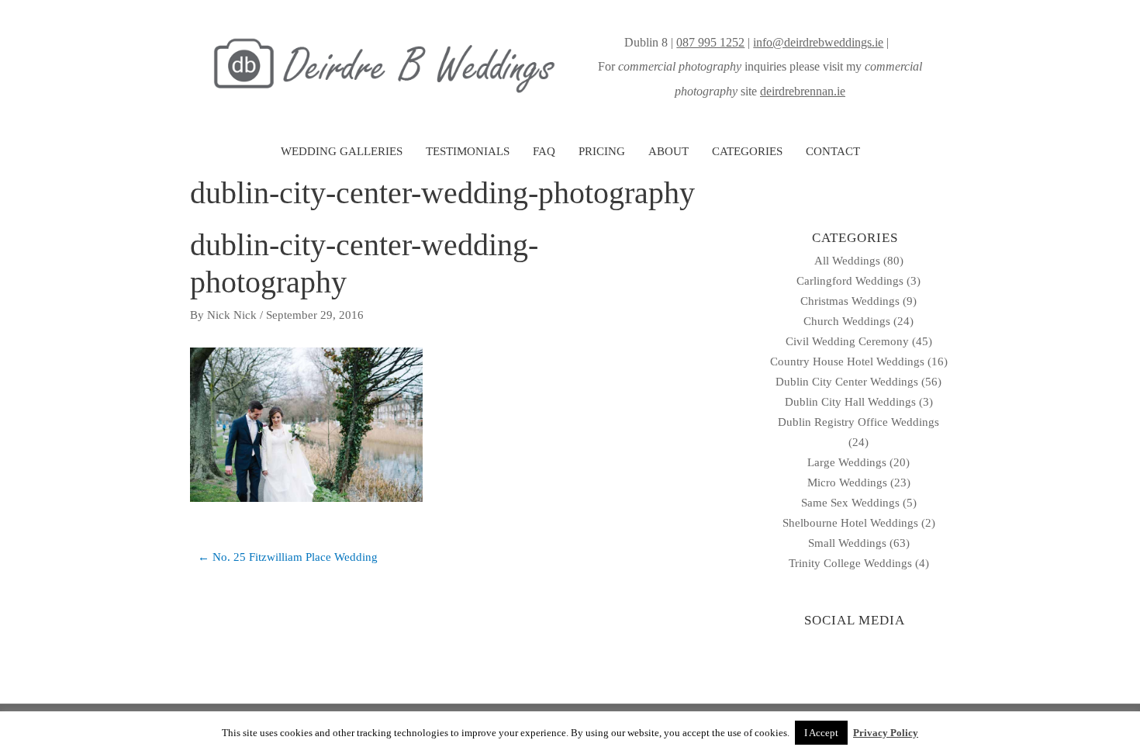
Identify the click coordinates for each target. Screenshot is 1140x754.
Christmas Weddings (850, 301)
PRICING (602, 151)
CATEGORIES (747, 151)
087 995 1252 (710, 42)
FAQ (544, 151)
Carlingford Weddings (849, 281)
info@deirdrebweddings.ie (818, 42)
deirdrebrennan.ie (802, 91)
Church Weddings (846, 321)
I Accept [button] (821, 732)
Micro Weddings (847, 482)
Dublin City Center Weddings (847, 381)
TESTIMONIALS (468, 151)
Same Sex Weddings (850, 502)
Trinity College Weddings (850, 563)
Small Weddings (847, 543)
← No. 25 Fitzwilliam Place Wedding (288, 557)
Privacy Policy (885, 732)
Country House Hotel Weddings (847, 361)
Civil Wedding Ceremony (847, 341)
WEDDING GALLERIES (341, 151)
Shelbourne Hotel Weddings (850, 523)
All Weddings (847, 260)
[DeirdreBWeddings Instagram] (893, 42)
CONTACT (833, 151)
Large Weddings (846, 462)
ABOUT (668, 151)
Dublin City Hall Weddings (850, 402)
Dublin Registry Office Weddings (858, 422)
